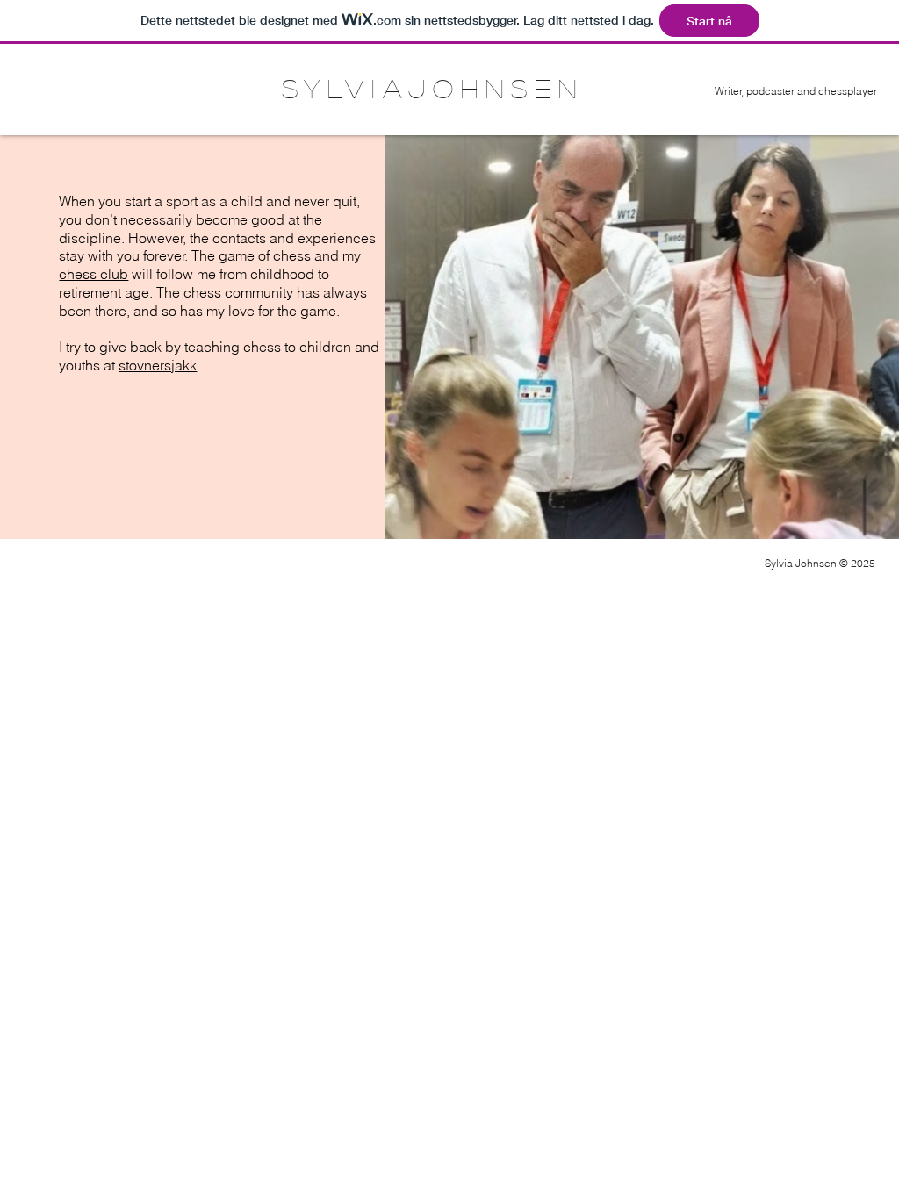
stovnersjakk (158, 365)
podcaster (770, 90)
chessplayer (847, 90)
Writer (728, 90)
